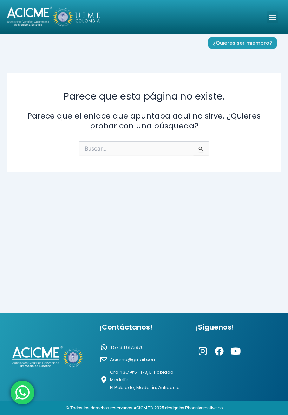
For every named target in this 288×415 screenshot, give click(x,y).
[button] (272, 17)
